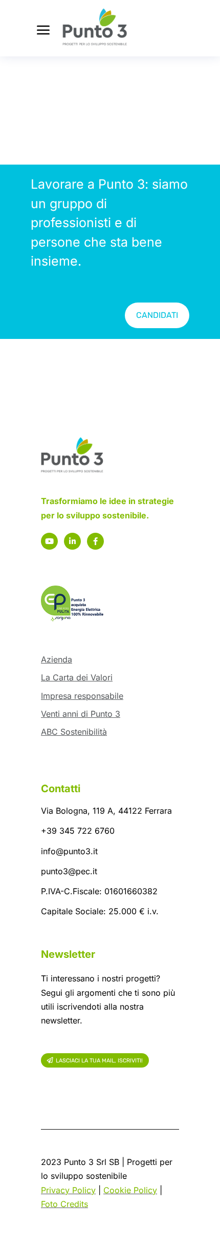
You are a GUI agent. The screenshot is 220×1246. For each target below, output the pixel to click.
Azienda (56, 659)
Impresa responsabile (82, 696)
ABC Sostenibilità (74, 732)
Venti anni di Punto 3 (80, 714)
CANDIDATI (157, 315)
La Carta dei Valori (77, 677)
